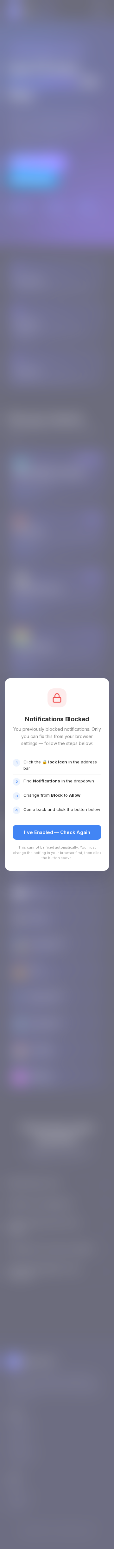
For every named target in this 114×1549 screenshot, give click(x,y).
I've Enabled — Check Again (57, 832)
